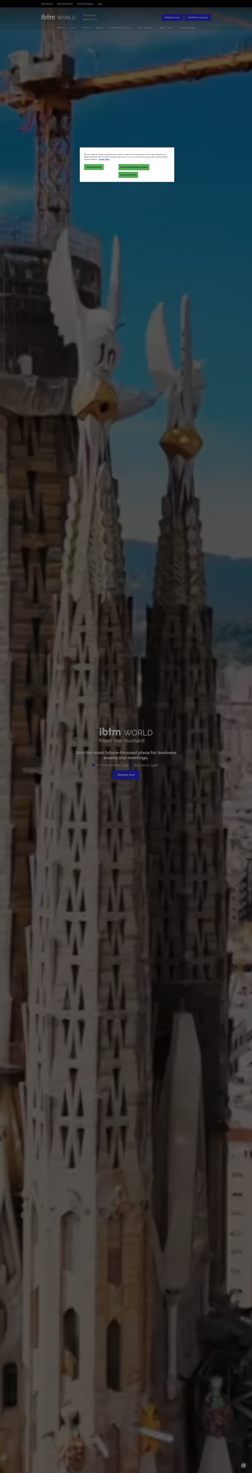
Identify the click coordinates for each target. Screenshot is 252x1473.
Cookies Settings (94, 167)
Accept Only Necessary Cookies (134, 167)
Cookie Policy (104, 159)
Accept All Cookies (128, 175)
